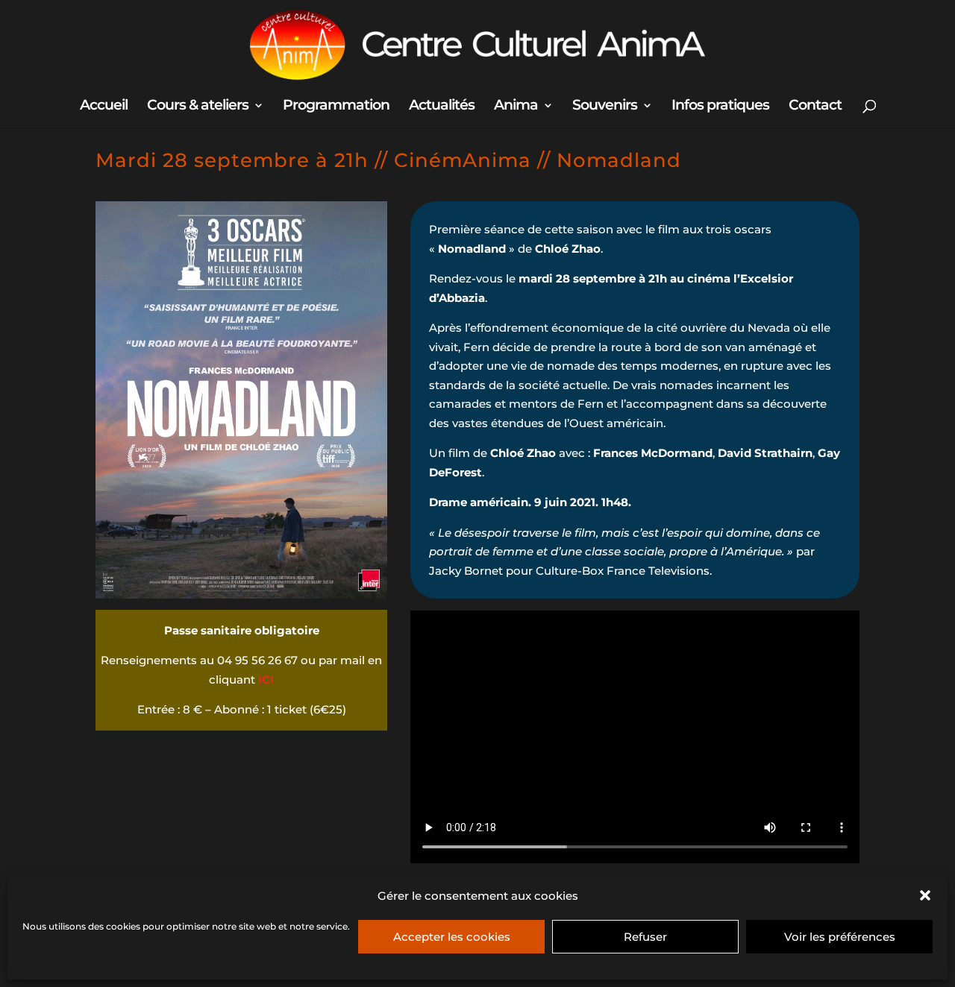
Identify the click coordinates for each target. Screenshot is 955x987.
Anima (516, 106)
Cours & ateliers (197, 106)
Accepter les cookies (451, 937)
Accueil (104, 106)
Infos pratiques (720, 106)
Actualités (442, 106)
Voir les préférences (839, 937)
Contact (815, 106)
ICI (266, 679)
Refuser (645, 937)
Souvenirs (604, 106)
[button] (925, 895)
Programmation (336, 106)
